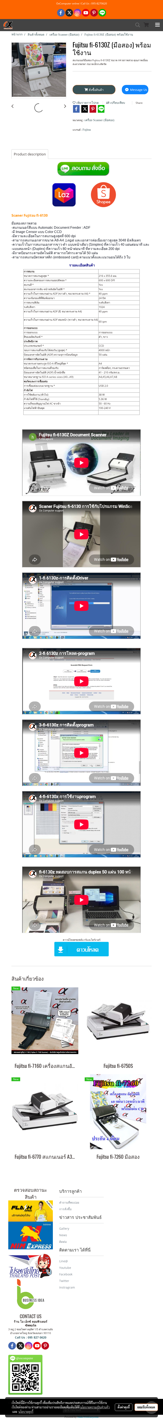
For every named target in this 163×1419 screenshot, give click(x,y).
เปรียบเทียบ (117, 102)
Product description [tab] (30, 154)
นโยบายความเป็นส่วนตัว (95, 1407)
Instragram (67, 1287)
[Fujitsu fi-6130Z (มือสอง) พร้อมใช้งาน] (39, 69)
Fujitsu (87, 129)
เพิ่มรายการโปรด (87, 102)
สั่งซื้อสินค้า (96, 90)
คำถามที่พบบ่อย (69, 1202)
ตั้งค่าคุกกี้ (124, 1407)
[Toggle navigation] (157, 25)
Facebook (65, 1274)
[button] (136, 25)
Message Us (138, 90)
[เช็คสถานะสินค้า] (30, 1210)
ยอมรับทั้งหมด (146, 1407)
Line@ (63, 1261)
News (63, 1235)
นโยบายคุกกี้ (25, 1411)
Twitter (64, 1281)
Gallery (64, 1228)
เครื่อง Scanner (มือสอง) (99, 120)
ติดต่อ (63, 1242)
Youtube (65, 1268)
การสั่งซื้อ (65, 1209)
